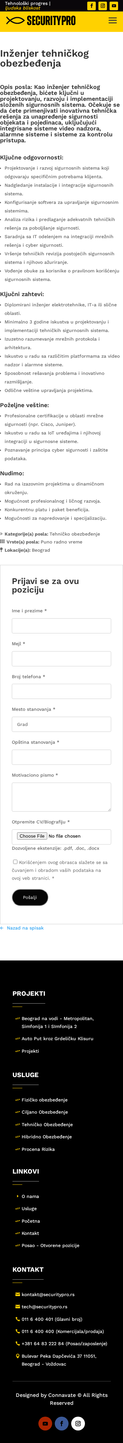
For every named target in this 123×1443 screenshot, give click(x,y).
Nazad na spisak (25, 927)
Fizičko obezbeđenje (45, 1099)
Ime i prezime (29, 610)
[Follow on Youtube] (114, 6)
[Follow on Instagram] (102, 6)
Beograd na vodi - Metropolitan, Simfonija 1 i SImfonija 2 (58, 1022)
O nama (30, 1196)
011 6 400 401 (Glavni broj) (52, 1319)
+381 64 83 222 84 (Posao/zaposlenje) (64, 1343)
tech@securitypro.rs (44, 1306)
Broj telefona (28, 676)
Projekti (30, 1051)
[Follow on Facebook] (91, 6)
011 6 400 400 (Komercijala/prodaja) (63, 1331)
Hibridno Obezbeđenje (47, 1136)
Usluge (29, 1208)
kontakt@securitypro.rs (48, 1294)
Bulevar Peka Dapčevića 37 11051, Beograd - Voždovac (59, 1360)
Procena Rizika (38, 1149)
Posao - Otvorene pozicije (50, 1245)
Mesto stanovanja (33, 709)
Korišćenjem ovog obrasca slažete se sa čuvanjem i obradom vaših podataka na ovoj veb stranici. (60, 870)
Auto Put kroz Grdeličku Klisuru (57, 1038)
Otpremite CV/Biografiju (41, 821)
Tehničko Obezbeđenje (47, 1124)
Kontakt (30, 1233)
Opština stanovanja (35, 742)
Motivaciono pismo (35, 775)
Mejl (18, 643)
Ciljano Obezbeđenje (45, 1112)
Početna (31, 1221)
